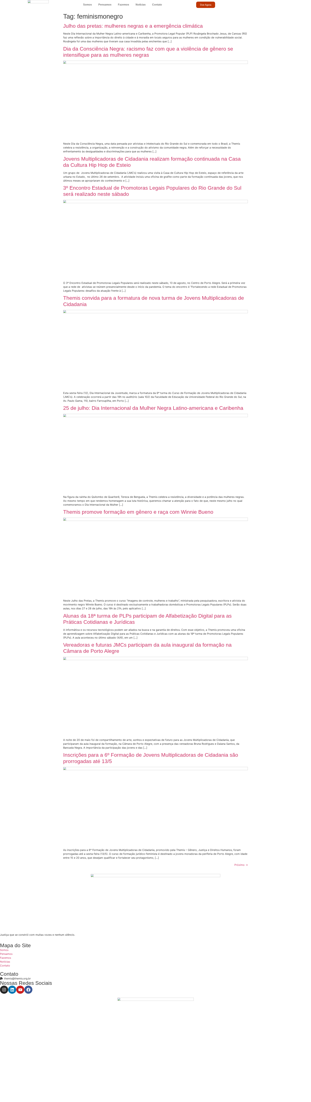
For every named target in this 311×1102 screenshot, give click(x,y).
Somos (87, 4)
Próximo (241, 864)
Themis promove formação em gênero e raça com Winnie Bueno (138, 512)
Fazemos (123, 4)
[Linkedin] (12, 990)
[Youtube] (20, 990)
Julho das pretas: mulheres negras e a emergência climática (133, 26)
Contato (157, 4)
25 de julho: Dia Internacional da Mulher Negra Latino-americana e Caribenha (153, 408)
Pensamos (104, 4)
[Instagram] (4, 990)
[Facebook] (28, 990)
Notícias (141, 4)
